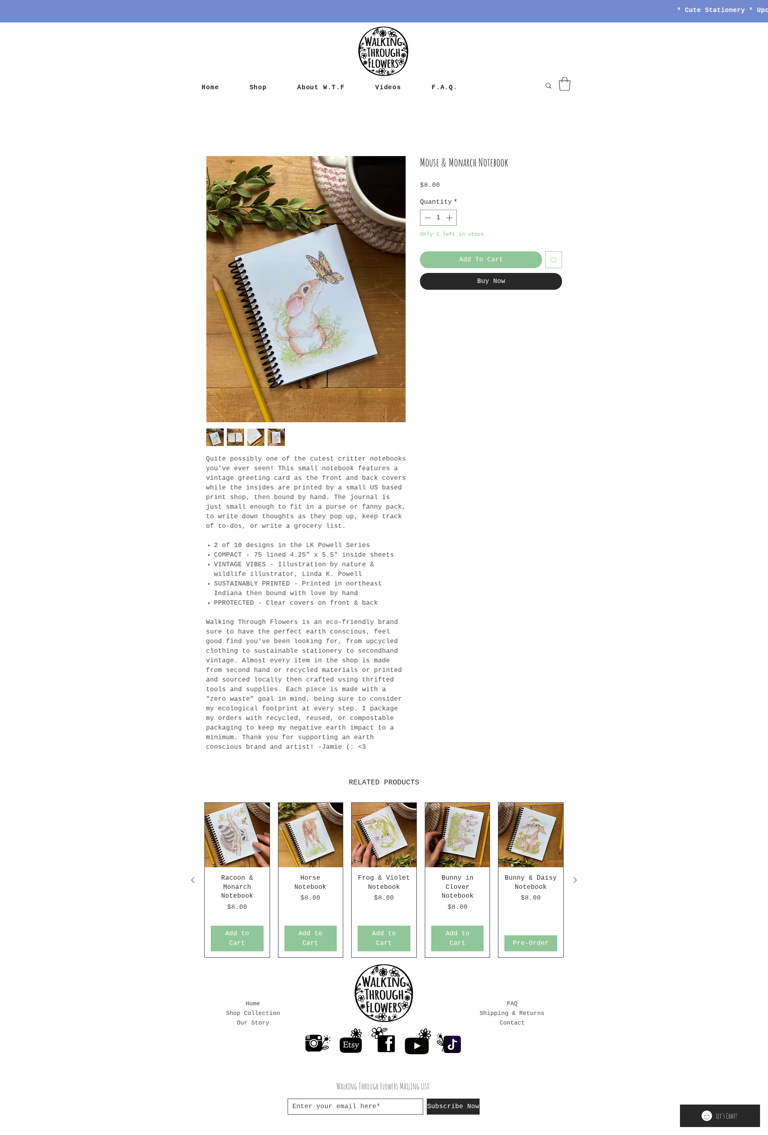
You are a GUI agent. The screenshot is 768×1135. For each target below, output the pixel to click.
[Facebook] (383, 1040)
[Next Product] (575, 880)
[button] (564, 84)
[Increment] (450, 218)
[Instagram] (316, 1040)
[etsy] (350, 1040)
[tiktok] (451, 1040)
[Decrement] (426, 218)
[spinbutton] (438, 218)
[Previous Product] (193, 880)
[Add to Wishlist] (553, 260)
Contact (512, 1023)
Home (214, 127)
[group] (384, 880)
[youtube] (417, 1040)
